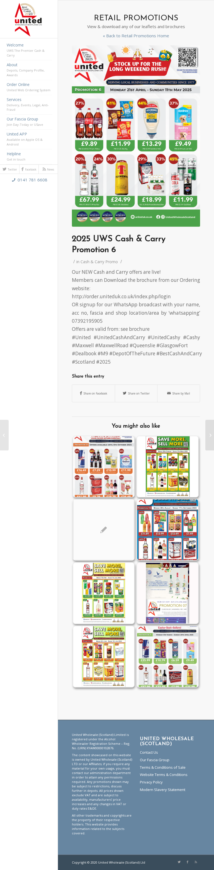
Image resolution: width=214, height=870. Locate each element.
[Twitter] (179, 862)
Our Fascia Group (154, 759)
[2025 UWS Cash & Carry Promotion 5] (4, 435)
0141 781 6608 (32, 180)
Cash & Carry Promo (99, 261)
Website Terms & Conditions (164, 774)
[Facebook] (187, 862)
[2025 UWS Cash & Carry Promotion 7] (209, 435)
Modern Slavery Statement (162, 789)
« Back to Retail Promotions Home (136, 35)
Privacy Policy (151, 782)
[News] (196, 862)
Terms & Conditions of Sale (163, 767)
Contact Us (149, 752)
